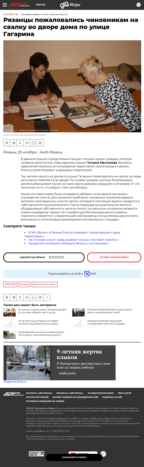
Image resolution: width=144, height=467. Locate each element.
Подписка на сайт (112, 397)
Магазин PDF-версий (37, 397)
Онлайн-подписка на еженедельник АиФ (75, 397)
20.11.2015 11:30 (10, 14)
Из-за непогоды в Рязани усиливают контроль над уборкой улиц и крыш (38, 322)
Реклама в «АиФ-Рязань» (70, 393)
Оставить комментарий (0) (114, 257)
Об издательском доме (101, 393)
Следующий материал (74, 457)
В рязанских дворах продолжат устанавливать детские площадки (106, 322)
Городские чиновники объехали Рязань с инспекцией (67, 243)
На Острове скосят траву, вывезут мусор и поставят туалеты (72, 239)
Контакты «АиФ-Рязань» (39, 393)
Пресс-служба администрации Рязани (24, 134)
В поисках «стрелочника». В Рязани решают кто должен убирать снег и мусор (42, 311)
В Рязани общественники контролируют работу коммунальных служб (109, 311)
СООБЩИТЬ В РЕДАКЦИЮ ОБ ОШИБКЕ (45, 401)
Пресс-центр (124, 393)
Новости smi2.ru (15, 381)
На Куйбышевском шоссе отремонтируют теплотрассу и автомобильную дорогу (41, 333)
